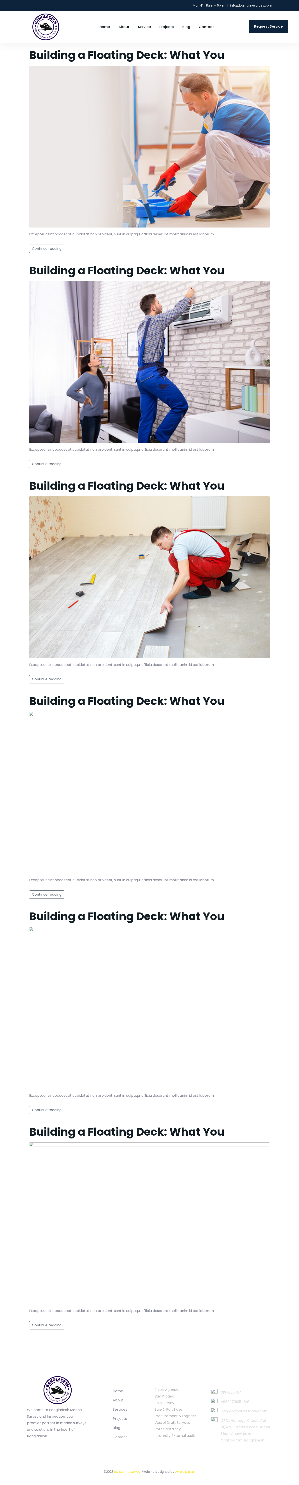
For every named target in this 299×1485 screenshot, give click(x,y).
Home (104, 26)
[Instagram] (35, 5)
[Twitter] (28, 5)
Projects (166, 26)
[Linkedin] (43, 5)
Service (144, 26)
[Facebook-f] (37, 1444)
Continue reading (47, 248)
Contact (206, 26)
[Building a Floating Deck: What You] (149, 146)
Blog (186, 26)
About (123, 26)
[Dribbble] (55, 1444)
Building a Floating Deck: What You (126, 55)
